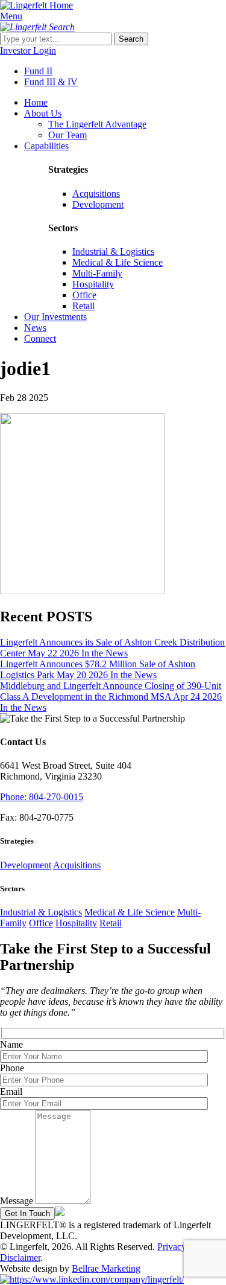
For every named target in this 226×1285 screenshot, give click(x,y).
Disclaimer (20, 1257)
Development (98, 204)
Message (16, 1201)
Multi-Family (97, 273)
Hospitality (93, 284)
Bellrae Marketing (106, 1268)
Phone (12, 1068)
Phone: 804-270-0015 (41, 797)
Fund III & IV (51, 82)
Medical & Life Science (117, 262)
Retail (83, 306)
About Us (42, 113)
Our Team (67, 135)
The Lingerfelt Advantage (97, 124)
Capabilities (46, 146)
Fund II (38, 71)
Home (36, 102)
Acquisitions (96, 193)
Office (84, 295)
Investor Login (28, 50)
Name (11, 1044)
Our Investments (55, 317)
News (35, 327)
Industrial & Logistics (113, 251)
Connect (40, 338)
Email (11, 1091)
